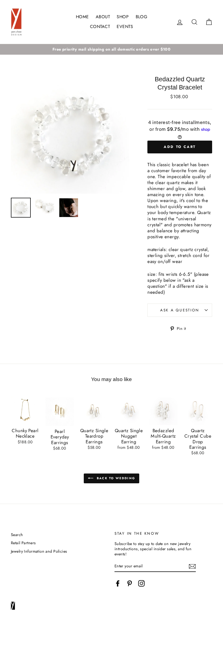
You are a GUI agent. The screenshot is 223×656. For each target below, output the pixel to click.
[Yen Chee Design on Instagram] (141, 583)
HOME (82, 17)
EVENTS (125, 26)
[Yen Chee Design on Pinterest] (129, 583)
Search (17, 534)
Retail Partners (23, 543)
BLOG (141, 17)
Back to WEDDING (115, 478)
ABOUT (103, 17)
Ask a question (179, 310)
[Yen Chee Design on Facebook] (117, 583)
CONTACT (100, 26)
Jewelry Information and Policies (39, 551)
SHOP (123, 17)
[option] (111, 49)
